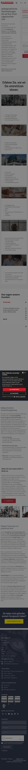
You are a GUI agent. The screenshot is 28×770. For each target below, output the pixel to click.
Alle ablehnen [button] (14, 393)
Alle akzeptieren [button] (14, 389)
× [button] (24, 372)
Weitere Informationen (18, 386)
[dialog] (14, 385)
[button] (19, 396)
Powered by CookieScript (7, 396)
